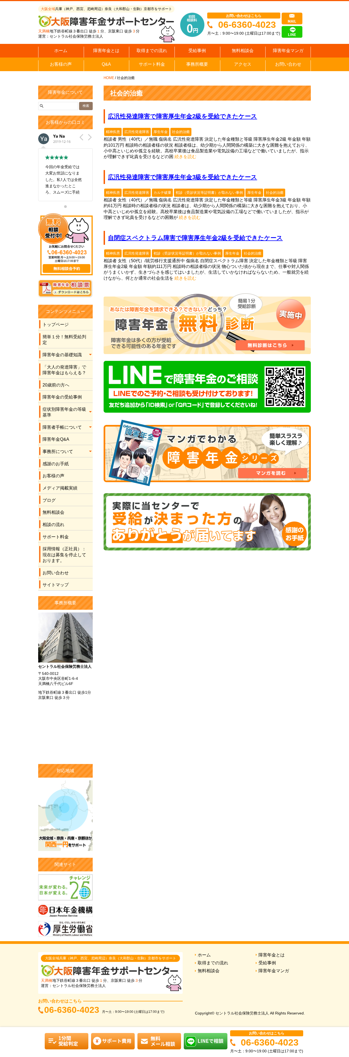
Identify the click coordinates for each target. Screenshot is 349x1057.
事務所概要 (197, 64)
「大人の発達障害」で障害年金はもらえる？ (64, 370)
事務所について (58, 451)
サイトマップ (56, 584)
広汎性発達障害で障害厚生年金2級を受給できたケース (182, 116)
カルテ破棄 (162, 193)
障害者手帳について (62, 427)
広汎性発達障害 (136, 132)
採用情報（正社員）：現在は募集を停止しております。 (64, 554)
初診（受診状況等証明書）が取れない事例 (209, 193)
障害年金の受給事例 (62, 397)
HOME (109, 78)
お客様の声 (61, 64)
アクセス (242, 64)
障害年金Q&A (56, 439)
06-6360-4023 (247, 24)
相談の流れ (53, 524)
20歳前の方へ (56, 385)
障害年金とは (106, 50)
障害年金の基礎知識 (62, 354)
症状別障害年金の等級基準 (64, 412)
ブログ (49, 500)
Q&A (106, 64)
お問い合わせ (288, 64)
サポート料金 (152, 64)
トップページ (56, 324)
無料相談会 (243, 50)
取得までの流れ (152, 50)
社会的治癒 (181, 132)
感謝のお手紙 (56, 463)
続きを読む (185, 156)
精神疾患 (113, 132)
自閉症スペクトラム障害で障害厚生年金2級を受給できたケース (195, 237)
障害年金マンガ (288, 50)
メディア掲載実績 (60, 488)
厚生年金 (161, 132)
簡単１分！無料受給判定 (64, 339)
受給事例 (197, 50)
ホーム (60, 50)
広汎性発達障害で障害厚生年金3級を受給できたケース (182, 177)
